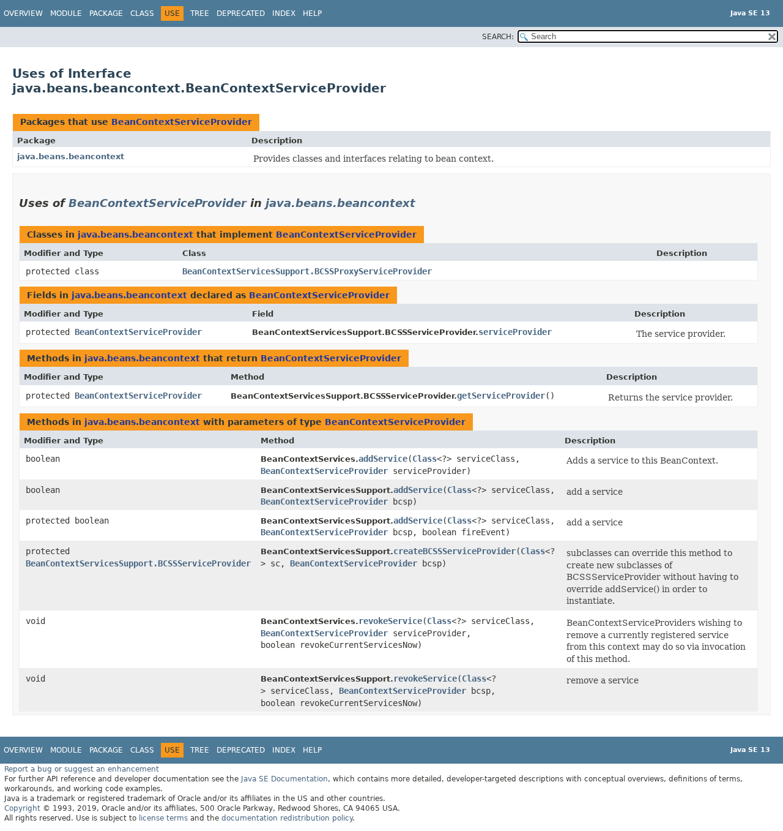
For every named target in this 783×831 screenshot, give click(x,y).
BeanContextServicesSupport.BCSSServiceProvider (138, 563)
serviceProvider (515, 332)
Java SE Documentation (284, 779)
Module (66, 13)
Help (312, 13)
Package (106, 13)
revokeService (390, 621)
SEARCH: (498, 36)
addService (382, 459)
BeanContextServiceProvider (181, 122)
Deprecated (241, 13)
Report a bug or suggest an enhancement (81, 769)
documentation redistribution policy (286, 818)
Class (142, 13)
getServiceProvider (501, 395)
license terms (163, 818)
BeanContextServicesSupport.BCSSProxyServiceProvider (307, 271)
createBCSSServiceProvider (454, 551)
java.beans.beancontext (70, 156)
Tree (199, 13)
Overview (23, 13)
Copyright (22, 808)
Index (283, 13)
